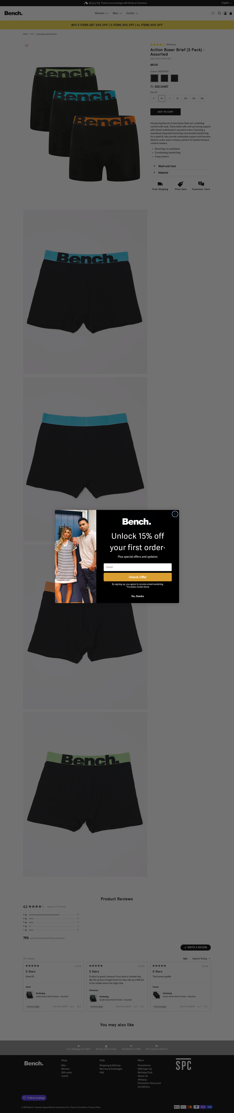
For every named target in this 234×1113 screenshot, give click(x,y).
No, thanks (137, 596)
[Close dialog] (175, 514)
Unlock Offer (138, 577)
